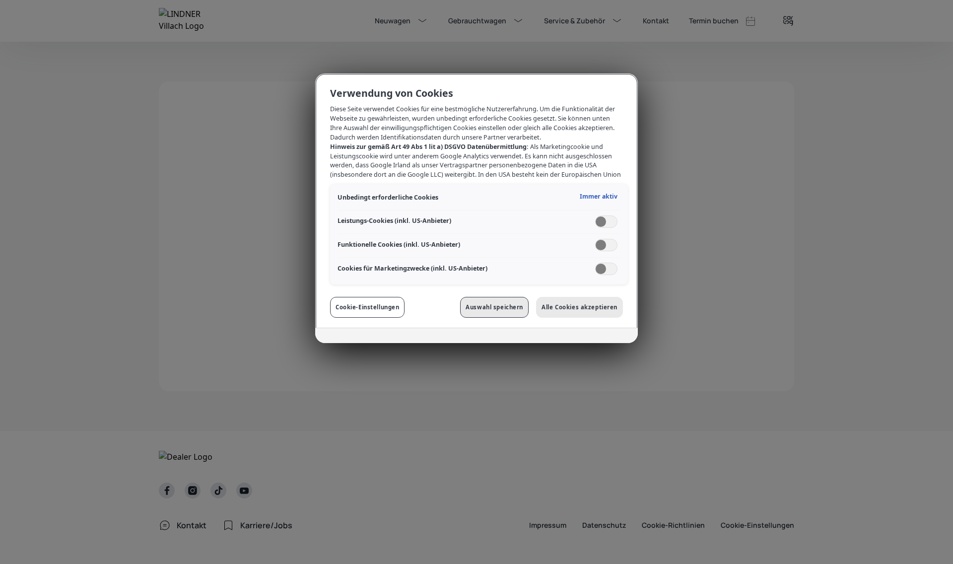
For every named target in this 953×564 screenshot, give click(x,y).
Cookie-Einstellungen (367, 307)
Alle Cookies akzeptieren (579, 307)
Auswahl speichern (494, 307)
